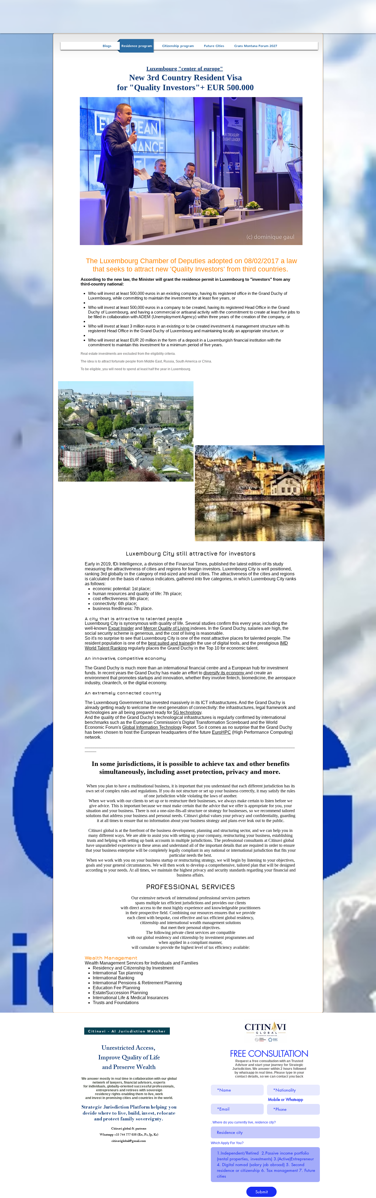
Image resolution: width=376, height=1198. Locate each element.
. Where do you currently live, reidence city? (243, 1122)
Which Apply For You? (227, 1143)
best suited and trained (170, 643)
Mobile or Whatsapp (285, 1099)
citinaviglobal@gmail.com (128, 1141)
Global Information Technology (152, 727)
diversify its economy (224, 673)
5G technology (187, 712)
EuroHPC (221, 732)
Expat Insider (121, 628)
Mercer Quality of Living (166, 628)
